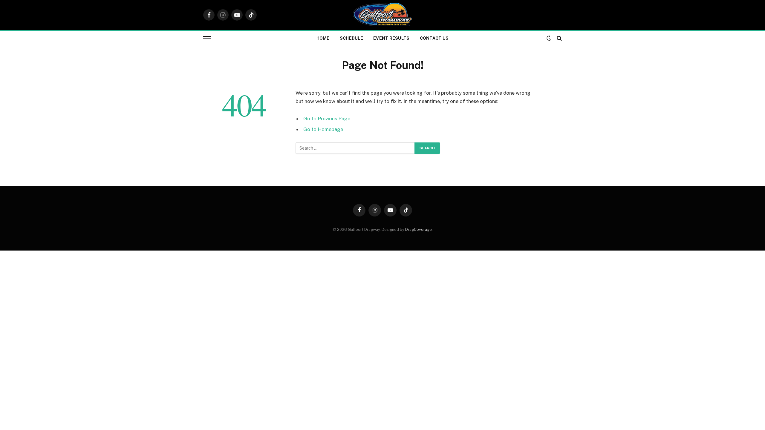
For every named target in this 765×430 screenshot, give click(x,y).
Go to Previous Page (326, 119)
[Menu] (207, 38)
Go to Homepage (323, 129)
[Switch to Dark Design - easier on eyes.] (549, 38)
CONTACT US (434, 38)
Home (323, 38)
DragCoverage (418, 229)
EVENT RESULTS (391, 38)
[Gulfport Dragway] (382, 15)
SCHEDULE (351, 38)
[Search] (559, 38)
